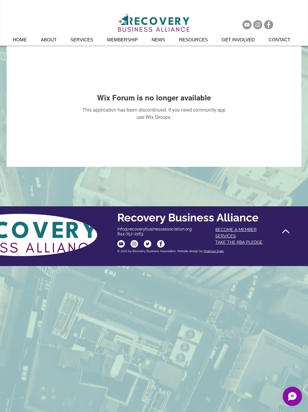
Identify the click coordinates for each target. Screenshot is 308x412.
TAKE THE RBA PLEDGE (239, 242)
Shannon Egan (214, 251)
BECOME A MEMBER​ (236, 229)
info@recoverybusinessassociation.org (154, 229)
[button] (84, 39)
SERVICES (225, 235)
